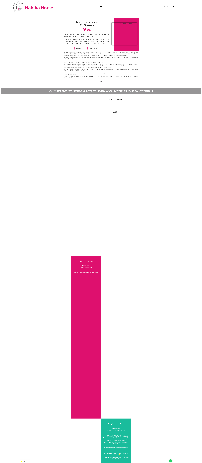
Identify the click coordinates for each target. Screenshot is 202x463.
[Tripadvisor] (167, 6)
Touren (102, 6)
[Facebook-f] (170, 6)
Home (95, 6)
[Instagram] (164, 6)
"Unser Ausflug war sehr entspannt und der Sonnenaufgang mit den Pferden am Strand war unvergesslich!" (101, 91)
